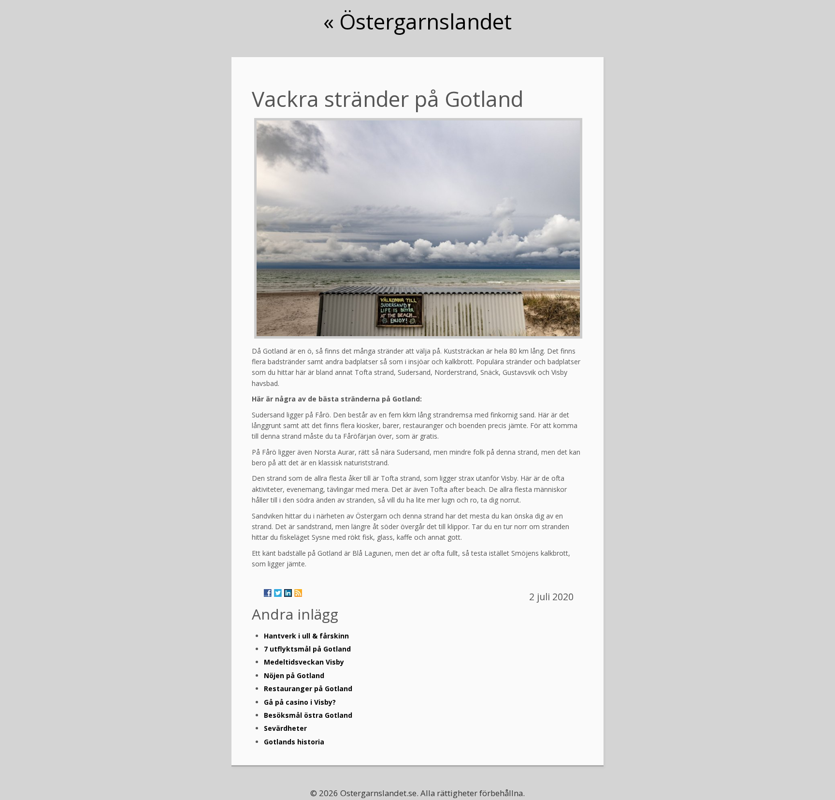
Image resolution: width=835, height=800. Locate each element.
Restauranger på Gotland (308, 688)
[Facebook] (268, 593)
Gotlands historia (294, 741)
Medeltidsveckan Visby (304, 662)
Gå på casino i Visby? (300, 702)
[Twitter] (278, 593)
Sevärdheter (285, 728)
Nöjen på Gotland (294, 675)
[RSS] (298, 593)
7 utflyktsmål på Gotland (307, 648)
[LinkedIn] (288, 593)
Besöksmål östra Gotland (308, 715)
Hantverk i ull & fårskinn (306, 635)
